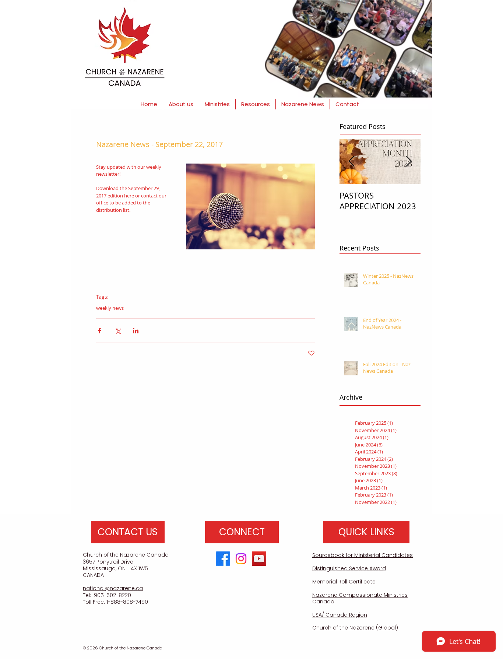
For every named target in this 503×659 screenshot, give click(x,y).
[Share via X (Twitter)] (117, 330)
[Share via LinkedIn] (135, 330)
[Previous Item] (351, 161)
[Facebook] (223, 558)
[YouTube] (259, 558)
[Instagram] (241, 558)
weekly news (110, 308)
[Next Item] (408, 161)
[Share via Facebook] (99, 330)
